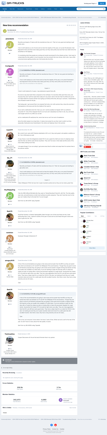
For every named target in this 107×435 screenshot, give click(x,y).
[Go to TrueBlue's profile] (81, 109)
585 (10, 225)
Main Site (12, 9)
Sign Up (102, 3)
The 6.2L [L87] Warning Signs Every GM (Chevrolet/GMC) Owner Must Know (90, 27)
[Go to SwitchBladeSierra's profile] (81, 89)
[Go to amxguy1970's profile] (10, 266)
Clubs (36, 9)
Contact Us (55, 429)
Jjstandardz (12, 30)
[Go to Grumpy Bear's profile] (81, 54)
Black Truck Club (89, 155)
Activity (49, 9)
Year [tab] (96, 216)
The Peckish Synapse (90, 53)
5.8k (10, 144)
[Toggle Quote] (20, 70)
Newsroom (20, 9)
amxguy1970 (9, 260)
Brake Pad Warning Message (91, 109)
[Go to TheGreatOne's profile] (10, 340)
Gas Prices (87, 72)
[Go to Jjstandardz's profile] (5, 31)
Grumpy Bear (89, 55)
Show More (92, 248)
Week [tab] (82, 216)
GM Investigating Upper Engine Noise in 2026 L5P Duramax (91, 43)
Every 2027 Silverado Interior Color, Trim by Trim (92, 32)
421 (10, 172)
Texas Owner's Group (91, 183)
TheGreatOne (10, 334)
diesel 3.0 (87, 178)
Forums (5, 9)
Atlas (88, 225)
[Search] (104, 9)
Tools (55, 9)
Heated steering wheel (90, 126)
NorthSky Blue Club (90, 189)
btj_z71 (9, 158)
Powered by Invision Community (53, 432)
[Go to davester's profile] (84, 242)
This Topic (97, 8)
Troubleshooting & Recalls (27, 32)
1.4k (10, 204)
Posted (96, 110)
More (61, 9)
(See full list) (72, 407)
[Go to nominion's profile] (10, 238)
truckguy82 (9, 66)
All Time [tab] (102, 216)
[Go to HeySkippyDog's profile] (10, 196)
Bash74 (9, 211)
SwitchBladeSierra (90, 92)
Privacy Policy (47, 429)
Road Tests (29, 9)
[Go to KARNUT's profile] (84, 237)
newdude (89, 231)
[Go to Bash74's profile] (10, 217)
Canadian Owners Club (91, 167)
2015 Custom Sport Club (92, 200)
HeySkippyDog (9, 190)
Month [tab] (89, 216)
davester (89, 242)
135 (10, 348)
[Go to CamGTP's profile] (10, 136)
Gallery (43, 9)
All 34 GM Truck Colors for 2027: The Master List (91, 37)
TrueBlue (88, 110)
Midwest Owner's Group (92, 194)
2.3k (10, 80)
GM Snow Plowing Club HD (92, 206)
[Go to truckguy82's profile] (10, 72)
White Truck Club (89, 161)
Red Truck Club (89, 172)
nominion (9, 232)
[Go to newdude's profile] (84, 231)
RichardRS (66, 400)
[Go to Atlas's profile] (84, 226)
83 (10, 247)
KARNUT (89, 236)
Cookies (62, 429)
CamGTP (9, 130)
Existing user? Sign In (90, 3)
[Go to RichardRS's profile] (60, 400)
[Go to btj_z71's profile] (10, 163)
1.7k (10, 275)
